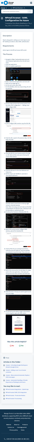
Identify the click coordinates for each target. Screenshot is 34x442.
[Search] (30, 11)
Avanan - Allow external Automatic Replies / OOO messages (18, 376)
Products (25, 424)
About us (16, 424)
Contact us (11, 427)
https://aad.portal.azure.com (19, 59)
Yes (22, 346)
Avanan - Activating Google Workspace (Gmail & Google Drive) (17, 366)
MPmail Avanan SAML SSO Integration (16, 392)
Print (7, 358)
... (8, 8)
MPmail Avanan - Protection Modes (15, 395)
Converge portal (22, 427)
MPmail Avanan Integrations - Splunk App (17, 389)
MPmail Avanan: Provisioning (14, 398)
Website (8, 424)
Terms (22, 430)
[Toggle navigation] (31, 3)
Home (3, 8)
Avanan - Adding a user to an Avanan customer (16, 371)
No (13, 346)
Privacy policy (14, 430)
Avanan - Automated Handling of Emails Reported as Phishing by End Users (17, 381)
